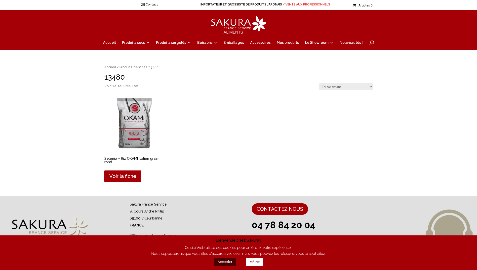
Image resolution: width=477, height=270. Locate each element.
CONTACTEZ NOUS (280, 209)
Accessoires (260, 43)
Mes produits (288, 43)
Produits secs (133, 43)
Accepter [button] (225, 262)
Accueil (109, 43)
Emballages (234, 43)
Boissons (204, 43)
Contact (152, 4)
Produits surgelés (171, 43)
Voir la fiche (122, 176)
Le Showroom (316, 43)
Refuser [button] (254, 262)
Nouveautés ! (351, 43)
